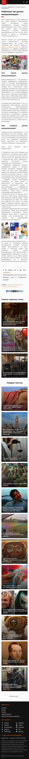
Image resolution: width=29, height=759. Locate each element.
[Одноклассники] (9, 291)
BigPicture (11, 7)
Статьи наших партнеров (9, 286)
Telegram (6, 272)
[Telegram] (22, 291)
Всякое (10, 284)
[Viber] (18, 291)
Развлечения (18, 284)
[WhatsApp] (20, 291)
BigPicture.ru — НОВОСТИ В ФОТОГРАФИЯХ (13, 738)
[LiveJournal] (16, 291)
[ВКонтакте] (7, 291)
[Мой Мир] (11, 291)
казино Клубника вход (9, 47)
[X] (13, 291)
